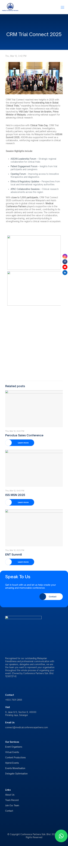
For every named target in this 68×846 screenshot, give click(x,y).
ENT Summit (13, 554)
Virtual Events (12, 752)
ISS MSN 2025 (15, 495)
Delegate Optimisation (16, 773)
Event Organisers (13, 747)
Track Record (12, 800)
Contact (9, 811)
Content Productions (15, 757)
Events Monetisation (15, 768)
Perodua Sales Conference (24, 435)
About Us (9, 794)
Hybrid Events (12, 763)
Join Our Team (12, 805)
